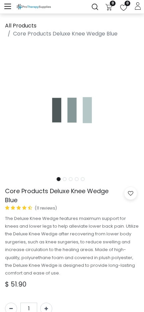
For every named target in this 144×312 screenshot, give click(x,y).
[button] (15, 107)
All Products (21, 25)
